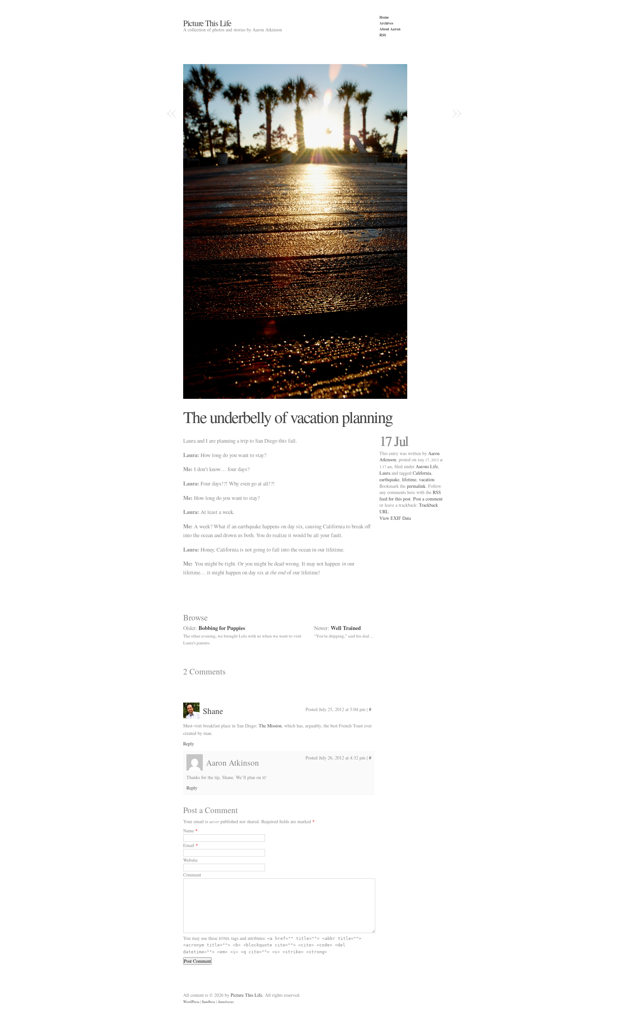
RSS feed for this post (410, 495)
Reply (188, 743)
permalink (416, 486)
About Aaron (389, 29)
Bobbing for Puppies (222, 628)
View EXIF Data (395, 518)
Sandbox (208, 1001)
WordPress (191, 1001)
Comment (192, 875)
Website (190, 860)
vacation (426, 479)
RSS (382, 35)
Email (188, 845)
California (422, 473)
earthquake (389, 479)
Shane (213, 710)
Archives (386, 23)
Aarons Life (427, 466)
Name (188, 830)
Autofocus (226, 1001)
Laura (384, 473)
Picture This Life (207, 22)
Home (384, 17)
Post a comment (428, 499)
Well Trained (346, 628)
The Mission (270, 725)
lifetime (409, 479)
